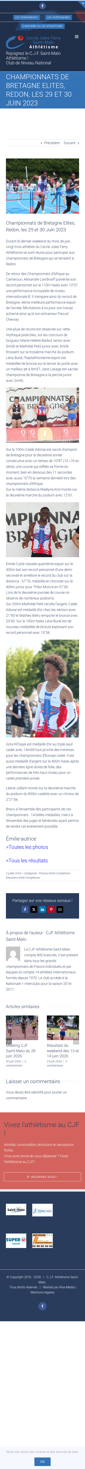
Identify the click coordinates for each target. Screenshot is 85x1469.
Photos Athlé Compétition (54, 873)
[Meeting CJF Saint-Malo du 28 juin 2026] (22, 1017)
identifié (37, 1092)
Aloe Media (67, 1287)
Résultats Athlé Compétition (23, 877)
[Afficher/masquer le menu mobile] (77, 37)
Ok (42, 1461)
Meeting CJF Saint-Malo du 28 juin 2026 (20, 1050)
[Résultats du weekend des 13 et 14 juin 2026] (63, 1017)
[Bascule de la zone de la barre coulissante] (81, 4)
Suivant (70, 143)
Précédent (52, 143)
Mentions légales (42, 1292)
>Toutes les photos (27, 847)
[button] (9, 1041)
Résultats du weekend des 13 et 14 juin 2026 (63, 1050)
